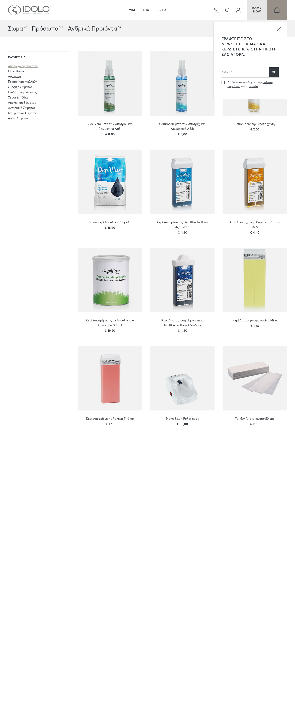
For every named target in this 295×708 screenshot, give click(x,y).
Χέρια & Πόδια (18, 97)
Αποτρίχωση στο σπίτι (23, 66)
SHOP (147, 10)
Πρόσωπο (45, 29)
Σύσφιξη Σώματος (20, 87)
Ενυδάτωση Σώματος (22, 92)
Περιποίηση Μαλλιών (22, 81)
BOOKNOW (256, 10)
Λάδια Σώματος (18, 118)
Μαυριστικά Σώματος (22, 113)
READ (162, 10)
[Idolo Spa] (29, 10)
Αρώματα (14, 76)
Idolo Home (16, 71)
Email (226, 66)
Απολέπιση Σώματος (22, 102)
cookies (253, 86)
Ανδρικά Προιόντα (92, 29)
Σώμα (15, 29)
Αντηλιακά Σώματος (21, 108)
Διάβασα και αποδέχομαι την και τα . (250, 84)
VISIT (133, 10)
